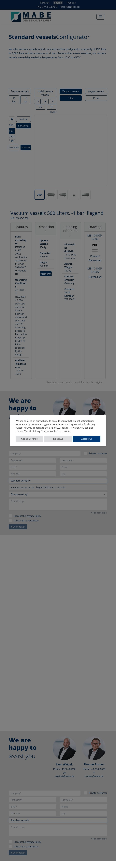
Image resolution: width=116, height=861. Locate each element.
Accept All (86, 438)
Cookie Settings (29, 438)
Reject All (58, 438)
